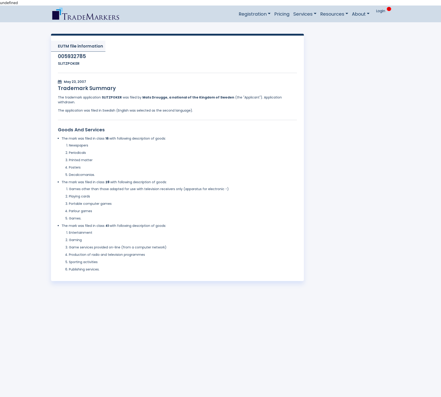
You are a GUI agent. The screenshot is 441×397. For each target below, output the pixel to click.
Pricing (282, 14)
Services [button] (303, 14)
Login (380, 11)
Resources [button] (332, 14)
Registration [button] (253, 14)
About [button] (359, 14)
